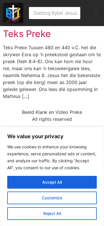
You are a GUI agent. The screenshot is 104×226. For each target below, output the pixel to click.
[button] (96, 13)
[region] (52, 176)
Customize (52, 197)
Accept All (52, 182)
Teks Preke (27, 33)
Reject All (52, 213)
